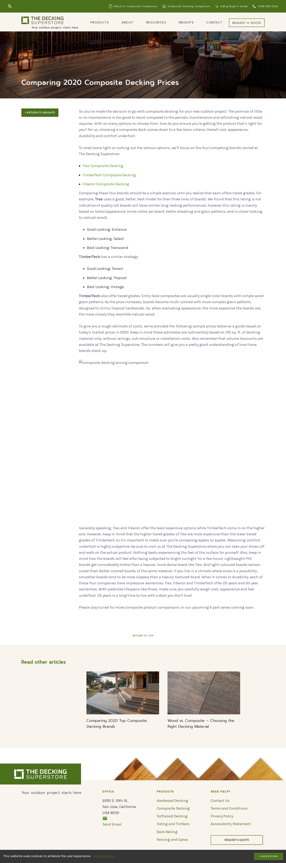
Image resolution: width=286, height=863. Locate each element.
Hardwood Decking (172, 800)
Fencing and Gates (172, 839)
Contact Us (220, 800)
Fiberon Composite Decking (106, 184)
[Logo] (42, 20)
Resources (156, 22)
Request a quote (246, 23)
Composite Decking (173, 808)
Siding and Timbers (173, 824)
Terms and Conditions (229, 808)
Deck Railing (167, 832)
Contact (214, 22)
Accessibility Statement (231, 824)
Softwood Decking (172, 816)
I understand (268, 856)
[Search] (10, 6)
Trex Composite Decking (103, 166)
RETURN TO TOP (143, 636)
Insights (186, 22)
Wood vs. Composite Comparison (135, 6)
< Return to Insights (40, 112)
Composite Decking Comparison (188, 6)
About (127, 22)
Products (99, 22)
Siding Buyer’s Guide (234, 6)
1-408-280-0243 (267, 6)
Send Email (112, 824)
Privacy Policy (104, 856)
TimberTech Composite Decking (109, 175)
